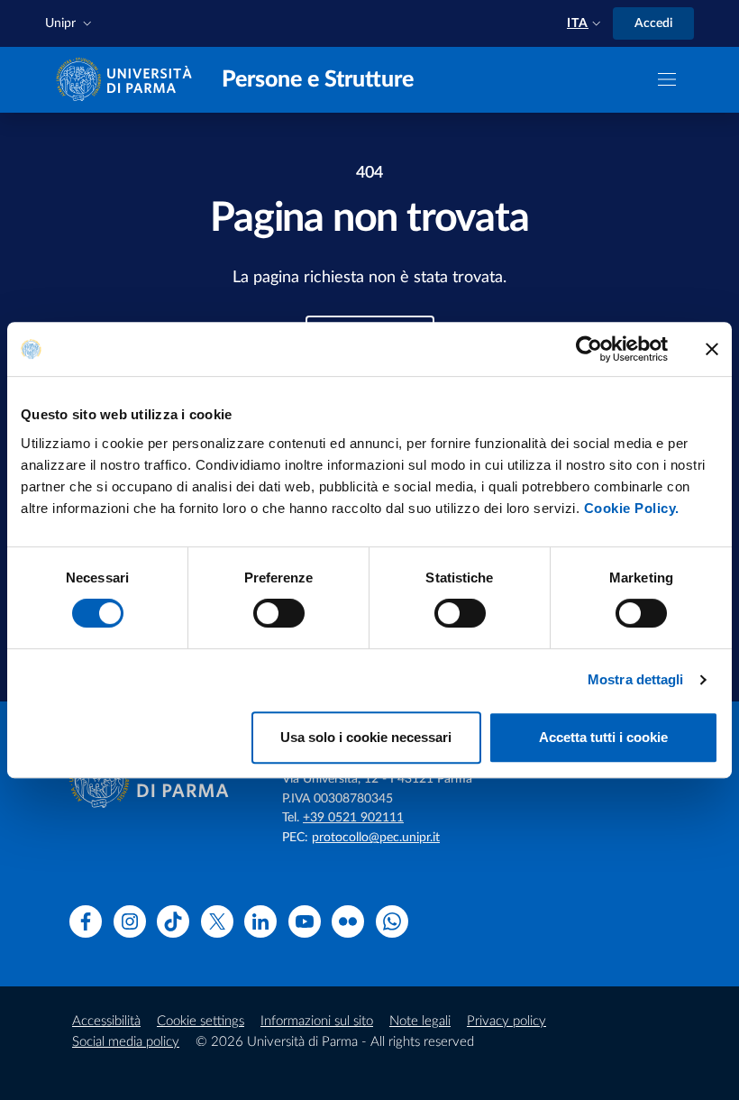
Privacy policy (506, 1021)
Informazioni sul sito (316, 1021)
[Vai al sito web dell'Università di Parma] (128, 79)
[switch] (279, 613)
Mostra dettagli (636, 679)
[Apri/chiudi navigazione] (667, 79)
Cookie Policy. (632, 508)
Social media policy (125, 1042)
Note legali (420, 1021)
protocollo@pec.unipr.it (376, 837)
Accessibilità (106, 1021)
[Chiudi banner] (712, 349)
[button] (70, 23)
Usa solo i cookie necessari (366, 737)
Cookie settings (200, 1021)
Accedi (653, 23)
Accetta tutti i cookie (603, 737)
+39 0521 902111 (353, 817)
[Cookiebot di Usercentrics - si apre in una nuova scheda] (589, 348)
